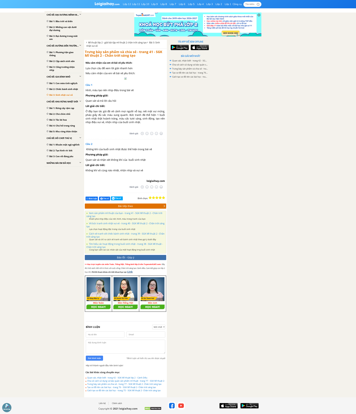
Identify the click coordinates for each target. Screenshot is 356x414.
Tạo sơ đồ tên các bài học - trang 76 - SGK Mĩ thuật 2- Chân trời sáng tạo (121, 387)
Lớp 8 (163, 4)
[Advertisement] (190, 123)
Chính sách (117, 403)
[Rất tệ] (142, 133)
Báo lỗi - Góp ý (125, 257)
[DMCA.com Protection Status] (152, 409)
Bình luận (93, 199)
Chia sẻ (106, 198)
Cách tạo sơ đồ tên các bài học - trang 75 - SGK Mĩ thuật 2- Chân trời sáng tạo (124, 390)
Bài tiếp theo (125, 206)
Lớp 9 (154, 4)
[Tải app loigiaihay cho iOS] (199, 47)
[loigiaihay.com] (107, 5)
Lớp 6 (182, 4)
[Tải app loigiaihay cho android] (179, 47)
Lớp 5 (191, 4)
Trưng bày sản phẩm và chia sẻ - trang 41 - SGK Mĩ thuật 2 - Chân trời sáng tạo (123, 53)
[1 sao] (150, 197)
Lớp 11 (136, 4)
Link (130, 271)
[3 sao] (157, 197)
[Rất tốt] (161, 133)
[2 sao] (153, 197)
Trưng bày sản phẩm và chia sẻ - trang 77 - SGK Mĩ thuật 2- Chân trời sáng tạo (124, 384)
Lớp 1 (228, 4)
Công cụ (237, 4)
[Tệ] (147, 133)
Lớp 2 (219, 4)
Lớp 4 (200, 4)
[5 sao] (163, 197)
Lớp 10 (145, 4)
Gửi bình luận (94, 358)
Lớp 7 (173, 4)
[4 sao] (160, 197)
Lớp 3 (209, 4)
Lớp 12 (127, 4)
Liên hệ (102, 403)
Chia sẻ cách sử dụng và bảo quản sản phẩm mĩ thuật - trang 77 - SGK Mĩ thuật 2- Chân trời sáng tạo (126, 380)
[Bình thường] (152, 133)
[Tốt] (156, 133)
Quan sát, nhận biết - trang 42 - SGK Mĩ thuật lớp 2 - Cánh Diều (117, 377)
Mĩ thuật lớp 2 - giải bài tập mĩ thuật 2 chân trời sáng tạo (117, 42)
